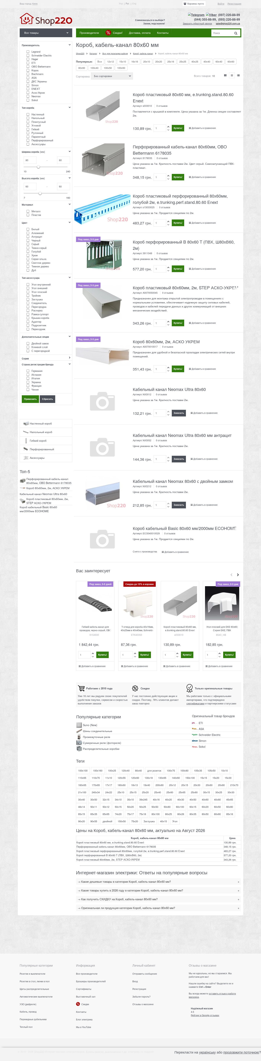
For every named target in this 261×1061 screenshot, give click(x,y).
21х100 (82, 792)
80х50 (205, 814)
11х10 (108, 778)
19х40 (146, 785)
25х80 (194, 792)
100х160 (97, 770)
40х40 (206, 61)
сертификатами (195, 703)
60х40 (219, 61)
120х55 (122, 778)
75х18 (142, 814)
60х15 (193, 807)
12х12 (110, 61)
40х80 (217, 799)
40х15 (163, 821)
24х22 (108, 792)
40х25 (194, 61)
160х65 (82, 785)
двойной (107, 821)
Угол (175, 821)
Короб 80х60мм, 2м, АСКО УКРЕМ (166, 341)
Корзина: (195, 3)
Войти (221, 3)
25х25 (182, 61)
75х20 (134, 821)
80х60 (81, 68)
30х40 (81, 799)
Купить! (178, 128)
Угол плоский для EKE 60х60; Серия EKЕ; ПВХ (222, 628)
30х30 (231, 792)
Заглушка (149, 821)
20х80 (221, 785)
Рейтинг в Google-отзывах (205, 1015)
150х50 (122, 821)
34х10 (118, 799)
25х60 (169, 792)
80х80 (217, 814)
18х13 (134, 785)
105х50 (212, 770)
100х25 (112, 770)
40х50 (193, 799)
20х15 (184, 785)
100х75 (171, 770)
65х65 (106, 814)
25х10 (121, 792)
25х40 (157, 792)
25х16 (170, 61)
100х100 (83, 770)
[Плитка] (225, 75)
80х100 (156, 814)
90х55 (93, 821)
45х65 (229, 799)
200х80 (160, 785)
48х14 (81, 807)
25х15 (133, 792)
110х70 (96, 778)
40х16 (156, 799)
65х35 (93, 814)
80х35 (193, 814)
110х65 (82, 778)
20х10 (146, 61)
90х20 (81, 821)
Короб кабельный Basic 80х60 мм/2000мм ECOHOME (185, 528)
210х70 (234, 785)
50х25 (142, 807)
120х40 (126, 770)
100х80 (184, 770)
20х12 (172, 785)
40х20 (168, 799)
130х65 (162, 778)
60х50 (217, 807)
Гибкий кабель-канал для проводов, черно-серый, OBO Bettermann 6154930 (95, 630)
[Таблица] (238, 75)
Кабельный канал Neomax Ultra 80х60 (169, 389)
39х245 (143, 799)
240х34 (96, 792)
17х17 (108, 785)
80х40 (138, 770)
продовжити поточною (241, 1052)
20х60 (209, 785)
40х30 (180, 799)
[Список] (232, 75)
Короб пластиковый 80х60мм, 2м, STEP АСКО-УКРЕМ (185, 287)
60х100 (180, 807)
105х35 (198, 770)
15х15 (203, 778)
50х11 (93, 807)
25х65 (182, 792)
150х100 (190, 778)
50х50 (155, 807)
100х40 (94, 68)
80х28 (180, 814)
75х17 (130, 814)
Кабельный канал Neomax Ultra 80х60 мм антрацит (182, 435)
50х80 (167, 807)
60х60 (231, 61)
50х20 (130, 807)
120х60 (135, 778)
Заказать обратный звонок (197, 23)
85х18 (229, 814)
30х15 (206, 792)
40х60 (205, 799)
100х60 (121, 68)
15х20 (215, 778)
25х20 (145, 792)
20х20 (158, 61)
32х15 (106, 799)
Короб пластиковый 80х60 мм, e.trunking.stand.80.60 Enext (180, 628)
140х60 (176, 778)
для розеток (154, 770)
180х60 (122, 785)
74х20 (118, 814)
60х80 (229, 807)
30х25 (218, 792)
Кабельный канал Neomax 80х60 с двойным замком (183, 481)
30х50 (93, 799)
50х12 (106, 807)
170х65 (96, 785)
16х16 (134, 61)
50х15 (118, 807)
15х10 (122, 61)
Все (99, 61)
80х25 (168, 814)
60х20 (205, 807)
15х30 (228, 778)
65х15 (81, 814)
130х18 (149, 778)
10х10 (224, 770)
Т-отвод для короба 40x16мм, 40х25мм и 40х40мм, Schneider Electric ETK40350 (137, 630)
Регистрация (234, 3)
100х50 (108, 68)
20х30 (197, 785)
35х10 (130, 799)
